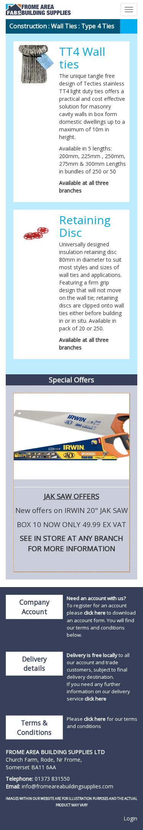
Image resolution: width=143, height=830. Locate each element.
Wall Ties (64, 26)
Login (130, 818)
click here (95, 612)
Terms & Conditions (34, 727)
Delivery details (34, 663)
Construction (28, 26)
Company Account (34, 606)
